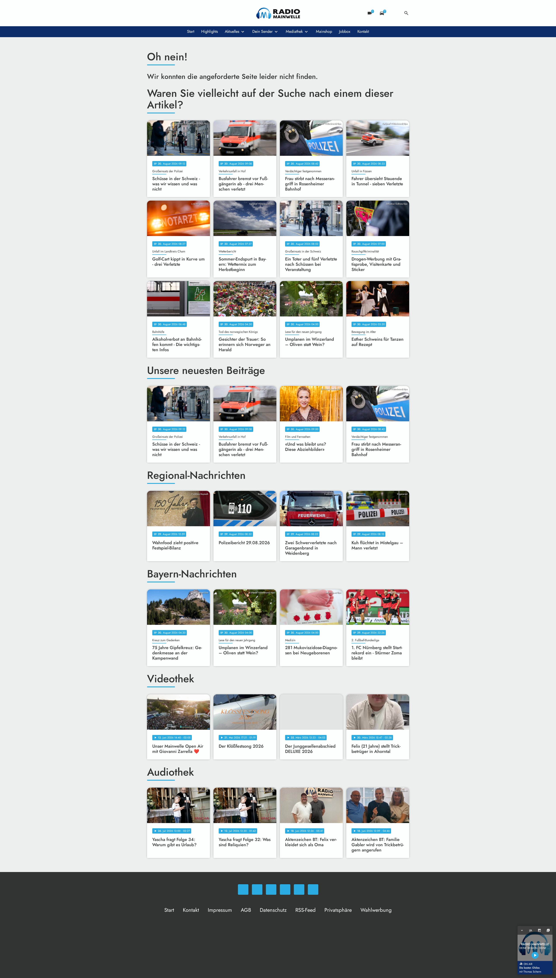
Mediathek (294, 31)
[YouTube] (177, 13)
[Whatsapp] (151, 13)
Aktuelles (232, 31)
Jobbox (344, 31)
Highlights (209, 31)
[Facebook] (160, 13)
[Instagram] (169, 13)
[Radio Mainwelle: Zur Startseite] (278, 13)
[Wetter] (394, 13)
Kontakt (363, 31)
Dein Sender (262, 31)
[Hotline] (195, 13)
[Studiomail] (186, 13)
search (406, 13)
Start (190, 31)
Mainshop (324, 31)
